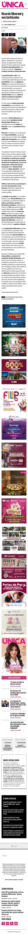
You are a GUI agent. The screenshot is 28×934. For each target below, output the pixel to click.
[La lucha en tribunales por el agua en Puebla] (5, 715)
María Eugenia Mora (16, 686)
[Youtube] (16, 923)
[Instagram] (7, 923)
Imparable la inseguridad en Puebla (20, 746)
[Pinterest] (10, 34)
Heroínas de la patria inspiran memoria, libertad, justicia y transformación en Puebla (13, 812)
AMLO (7, 297)
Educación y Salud (7, 898)
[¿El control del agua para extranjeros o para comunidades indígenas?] (5, 724)
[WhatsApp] (13, 34)
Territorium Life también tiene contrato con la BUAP (18, 693)
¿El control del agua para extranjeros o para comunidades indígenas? (18, 725)
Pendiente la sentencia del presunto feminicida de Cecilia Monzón (7, 748)
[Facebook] (3, 34)
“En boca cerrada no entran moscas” (17, 683)
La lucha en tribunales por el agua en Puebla (17, 715)
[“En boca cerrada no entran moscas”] (5, 684)
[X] (6, 34)
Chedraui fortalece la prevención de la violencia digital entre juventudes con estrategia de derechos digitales (13, 833)
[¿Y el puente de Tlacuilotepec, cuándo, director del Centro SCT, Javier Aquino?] (5, 703)
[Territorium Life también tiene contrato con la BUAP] (5, 693)
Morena (11, 297)
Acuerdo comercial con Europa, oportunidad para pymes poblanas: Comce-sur (12, 819)
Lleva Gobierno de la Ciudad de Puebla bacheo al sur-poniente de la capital (13, 826)
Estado (3, 907)
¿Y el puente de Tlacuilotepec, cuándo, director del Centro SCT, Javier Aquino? (18, 704)
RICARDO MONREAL (18, 297)
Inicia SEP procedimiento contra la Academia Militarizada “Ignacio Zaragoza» (12, 804)
